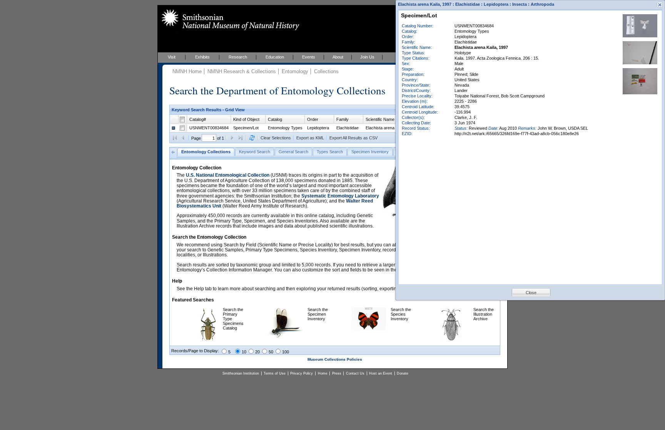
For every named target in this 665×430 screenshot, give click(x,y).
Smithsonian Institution (240, 373)
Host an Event (380, 373)
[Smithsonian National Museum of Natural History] (229, 19)
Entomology (295, 71)
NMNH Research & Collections (241, 71)
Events (308, 57)
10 (244, 352)
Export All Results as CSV (353, 138)
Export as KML (310, 138)
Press (336, 373)
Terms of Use (275, 373)
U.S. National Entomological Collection (227, 175)
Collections (326, 71)
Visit (171, 57)
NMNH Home (187, 71)
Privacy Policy (301, 373)
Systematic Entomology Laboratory (340, 196)
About (337, 57)
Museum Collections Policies (334, 359)
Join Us (367, 57)
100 (285, 352)
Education (275, 57)
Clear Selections (276, 138)
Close (531, 292)
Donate (402, 373)
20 (257, 352)
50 (271, 352)
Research (238, 57)
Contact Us (355, 373)
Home (322, 373)
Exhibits (202, 57)
